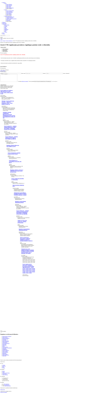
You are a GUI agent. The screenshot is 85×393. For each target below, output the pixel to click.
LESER (5, 28)
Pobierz (4, 70)
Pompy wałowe (8, 6)
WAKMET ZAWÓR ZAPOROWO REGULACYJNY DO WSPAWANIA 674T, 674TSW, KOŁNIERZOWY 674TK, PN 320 (9, 115)
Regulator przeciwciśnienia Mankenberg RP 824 (24, 230)
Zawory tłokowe (8, 13)
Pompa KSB (4, 344)
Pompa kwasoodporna (5, 338)
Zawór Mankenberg (5, 340)
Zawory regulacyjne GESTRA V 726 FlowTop (17, 179)
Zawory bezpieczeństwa (10, 10)
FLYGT (5, 25)
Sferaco (3, 346)
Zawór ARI (4, 339)
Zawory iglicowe (9, 14)
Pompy (5, 3)
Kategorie (2, 369)
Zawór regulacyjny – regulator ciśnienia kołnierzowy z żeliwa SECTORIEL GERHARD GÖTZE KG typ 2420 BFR (10, 128)
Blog (3, 32)
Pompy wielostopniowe (10, 7)
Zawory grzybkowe (9, 11)
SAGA (1, 40)
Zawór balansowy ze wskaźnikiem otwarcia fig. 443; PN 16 (15, 161)
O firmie (3, 365)
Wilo (5, 31)
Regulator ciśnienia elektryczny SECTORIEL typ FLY (13, 146)
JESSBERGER (4, 349)
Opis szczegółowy (5, 49)
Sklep (1, 39)
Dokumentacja (5, 50)
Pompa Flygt (4, 345)
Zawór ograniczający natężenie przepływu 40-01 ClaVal (14, 153)
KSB (5, 27)
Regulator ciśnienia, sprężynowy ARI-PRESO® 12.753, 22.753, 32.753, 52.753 (16, 171)
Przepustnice (8, 20)
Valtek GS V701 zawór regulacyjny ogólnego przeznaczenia (22, 221)
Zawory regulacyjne (9, 40)
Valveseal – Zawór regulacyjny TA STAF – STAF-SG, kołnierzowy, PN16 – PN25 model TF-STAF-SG (8, 102)
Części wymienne (5, 374)
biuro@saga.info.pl (8, 385)
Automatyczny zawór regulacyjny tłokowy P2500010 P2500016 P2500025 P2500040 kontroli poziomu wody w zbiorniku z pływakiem (27, 251)
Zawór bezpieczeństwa (5, 343)
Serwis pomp (4, 23)
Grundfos (5, 26)
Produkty (3, 2)
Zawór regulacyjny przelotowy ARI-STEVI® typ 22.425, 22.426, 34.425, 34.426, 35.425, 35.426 (6, 92)
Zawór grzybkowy (5, 352)
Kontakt (3, 33)
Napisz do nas (2, 389)
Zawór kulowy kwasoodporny (7, 347)
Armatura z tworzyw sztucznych (11, 18)
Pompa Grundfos (5, 351)
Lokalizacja (3, 376)
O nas (2, 363)
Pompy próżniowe (9, 4)
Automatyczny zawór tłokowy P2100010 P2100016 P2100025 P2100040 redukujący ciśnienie (20, 193)
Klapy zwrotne (8, 19)
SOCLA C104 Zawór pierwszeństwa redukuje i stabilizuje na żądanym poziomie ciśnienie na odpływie (26, 239)
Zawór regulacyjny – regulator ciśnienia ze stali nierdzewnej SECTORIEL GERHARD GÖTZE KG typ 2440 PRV (22, 212)
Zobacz (1, 70)
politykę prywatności (25, 81)
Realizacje (4, 22)
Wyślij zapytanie (5, 51)
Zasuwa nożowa (4, 337)
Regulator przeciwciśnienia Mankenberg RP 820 (20, 202)
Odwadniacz (4, 348)
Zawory (5, 9)
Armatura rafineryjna (9, 17)
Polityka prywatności (3, 392)
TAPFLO (5, 30)
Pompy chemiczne (9, 5)
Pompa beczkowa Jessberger (6, 336)
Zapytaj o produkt (3, 47)
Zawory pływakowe (9, 12)
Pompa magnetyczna (5, 341)
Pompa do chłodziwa (5, 350)
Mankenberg (6, 29)
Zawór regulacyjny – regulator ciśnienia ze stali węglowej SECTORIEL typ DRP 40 (11, 137)
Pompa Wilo (4, 355)
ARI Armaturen (6, 24)
